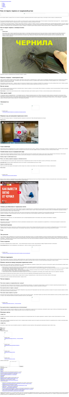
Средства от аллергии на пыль (9, 358)
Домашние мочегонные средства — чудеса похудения (11, 303)
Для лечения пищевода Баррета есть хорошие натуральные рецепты (14, 111)
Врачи (3, 5)
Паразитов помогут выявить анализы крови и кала (9, 378)
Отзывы (3, 4)
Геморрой (2, 376)
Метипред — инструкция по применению (9, 387)
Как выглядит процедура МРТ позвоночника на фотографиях (13, 390)
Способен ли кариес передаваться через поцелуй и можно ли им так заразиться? (16, 253)
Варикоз (1, 369)
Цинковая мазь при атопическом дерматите (11, 345)
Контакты (4, 6)
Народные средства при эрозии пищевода (9, 175)
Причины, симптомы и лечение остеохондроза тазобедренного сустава (14, 385)
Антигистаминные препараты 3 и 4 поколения (8, 374)
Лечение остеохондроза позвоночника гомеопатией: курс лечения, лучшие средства (16, 383)
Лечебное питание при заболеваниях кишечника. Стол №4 (10, 372)
